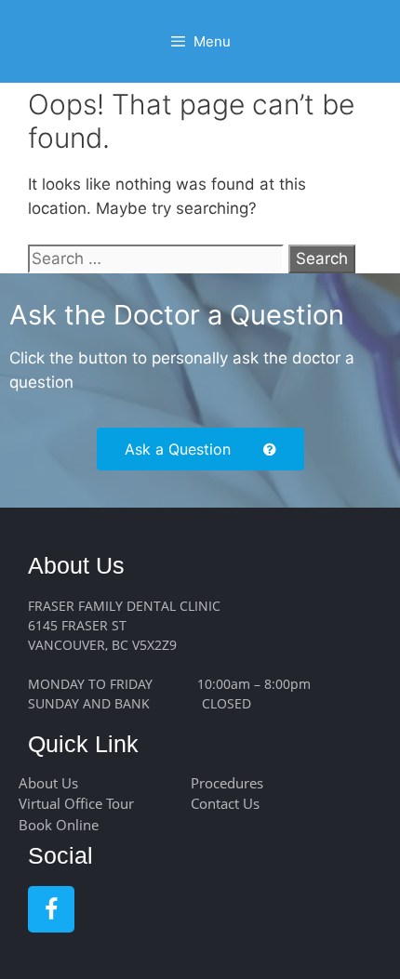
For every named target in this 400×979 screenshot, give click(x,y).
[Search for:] (158, 258)
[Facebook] (51, 909)
